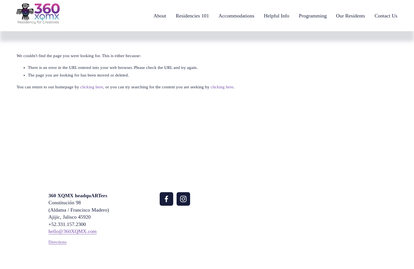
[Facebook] (166, 199)
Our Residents (350, 16)
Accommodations (236, 16)
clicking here (91, 87)
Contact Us (386, 16)
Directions (57, 242)
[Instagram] (183, 199)
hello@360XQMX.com (72, 231)
